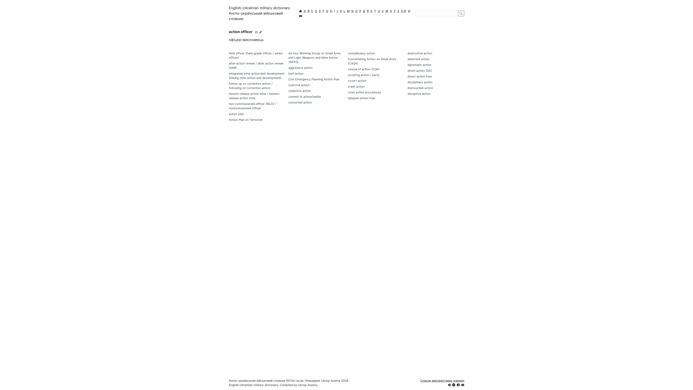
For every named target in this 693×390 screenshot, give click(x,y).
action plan (236, 114)
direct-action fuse (419, 76)
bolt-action (296, 73)
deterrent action (418, 59)
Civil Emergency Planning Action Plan (313, 79)
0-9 (403, 11)
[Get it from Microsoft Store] (449, 385)
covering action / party (364, 75)
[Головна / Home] (300, 11)
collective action (299, 91)
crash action (356, 86)
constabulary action (361, 53)
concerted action (300, 102)
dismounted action (420, 88)
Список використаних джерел (442, 380)
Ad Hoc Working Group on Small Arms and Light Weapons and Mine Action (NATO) (314, 57)
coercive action (299, 85)
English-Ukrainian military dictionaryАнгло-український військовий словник (259, 13)
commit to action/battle (304, 96)
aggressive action (300, 68)
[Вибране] (409, 11)
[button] (256, 32)
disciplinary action (419, 82)
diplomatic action (419, 65)
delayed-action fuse (361, 98)
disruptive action (418, 94)
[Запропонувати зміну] (260, 32)
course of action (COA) (364, 69)
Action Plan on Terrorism (246, 120)
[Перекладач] (300, 16)
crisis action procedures (364, 92)
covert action (357, 81)
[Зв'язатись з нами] (462, 385)
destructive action (419, 53)
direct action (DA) (419, 70)
